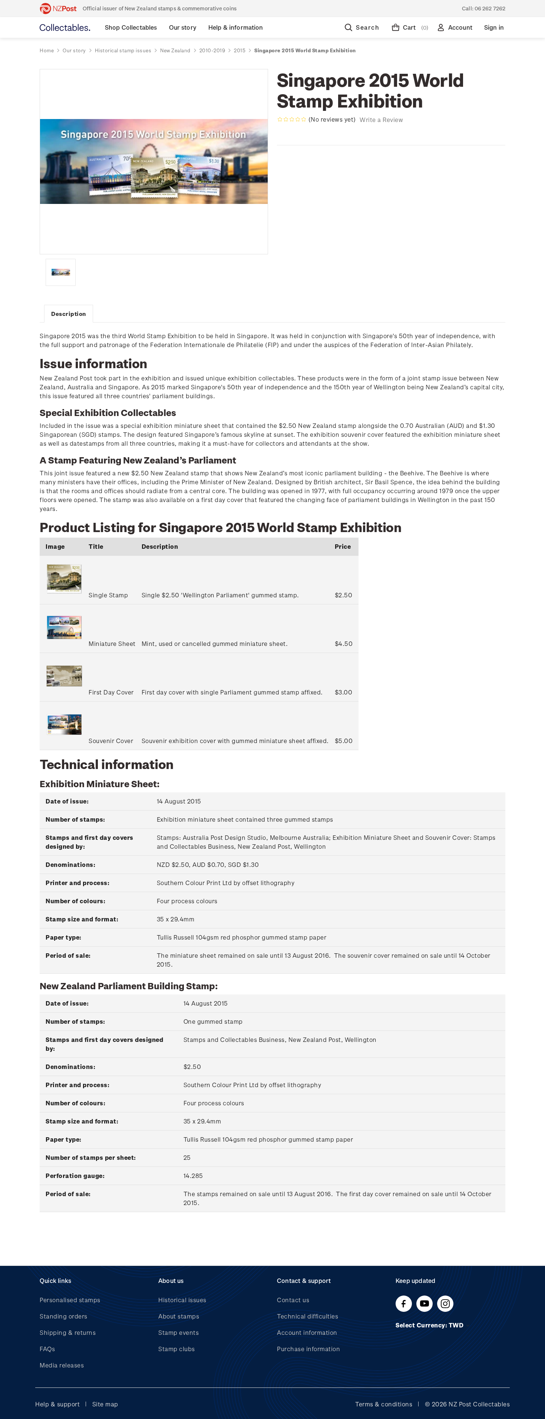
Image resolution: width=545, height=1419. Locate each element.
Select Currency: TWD (430, 1325)
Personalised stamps (70, 1299)
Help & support (57, 1404)
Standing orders (63, 1316)
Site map (105, 1404)
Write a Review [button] (381, 119)
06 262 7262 (490, 8)
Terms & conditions (383, 1404)
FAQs (47, 1348)
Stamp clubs (176, 1348)
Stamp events (178, 1332)
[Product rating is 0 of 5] (292, 119)
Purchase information (308, 1348)
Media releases (62, 1365)
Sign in (494, 27)
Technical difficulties (307, 1316)
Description (68, 313)
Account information (307, 1332)
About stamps (178, 1316)
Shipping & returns (68, 1332)
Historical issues (182, 1299)
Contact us (293, 1299)
